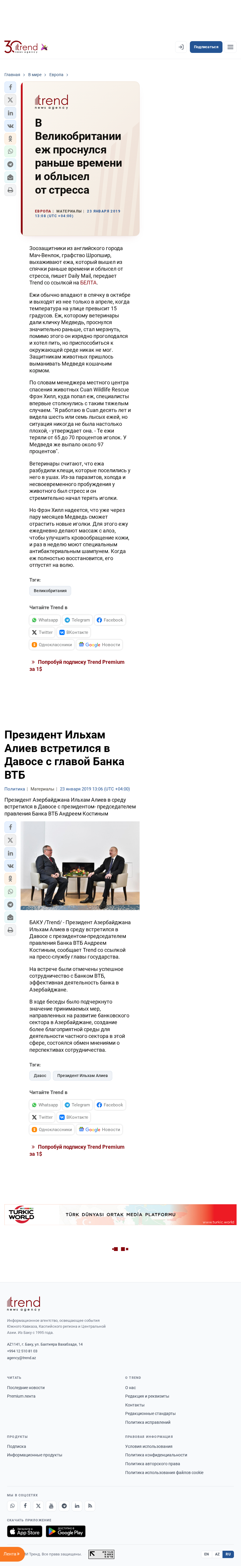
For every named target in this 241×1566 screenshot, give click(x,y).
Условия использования (149, 1446)
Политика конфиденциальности (156, 1455)
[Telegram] (64, 1506)
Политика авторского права (152, 1463)
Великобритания (50, 590)
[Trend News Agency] (23, 1304)
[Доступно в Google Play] (66, 1531)
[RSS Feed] (90, 1506)
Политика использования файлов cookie (164, 1472)
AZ (217, 1554)
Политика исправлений (147, 1422)
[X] (38, 1506)
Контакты (135, 1405)
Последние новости (26, 1387)
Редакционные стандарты (150, 1413)
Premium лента (21, 1396)
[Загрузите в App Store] (24, 1531)
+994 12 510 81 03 (22, 1351)
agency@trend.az (21, 1358)
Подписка (16, 1446)
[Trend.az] (26, 47)
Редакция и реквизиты (147, 1396)
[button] (10, 87)
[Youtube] (51, 1506)
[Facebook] (25, 1506)
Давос (40, 1075)
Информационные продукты (34, 1455)
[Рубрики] (230, 47)
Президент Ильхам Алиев (82, 1075)
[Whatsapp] (12, 1506)
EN (206, 1554)
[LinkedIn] (77, 1506)
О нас (130, 1387)
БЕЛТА (88, 282)
